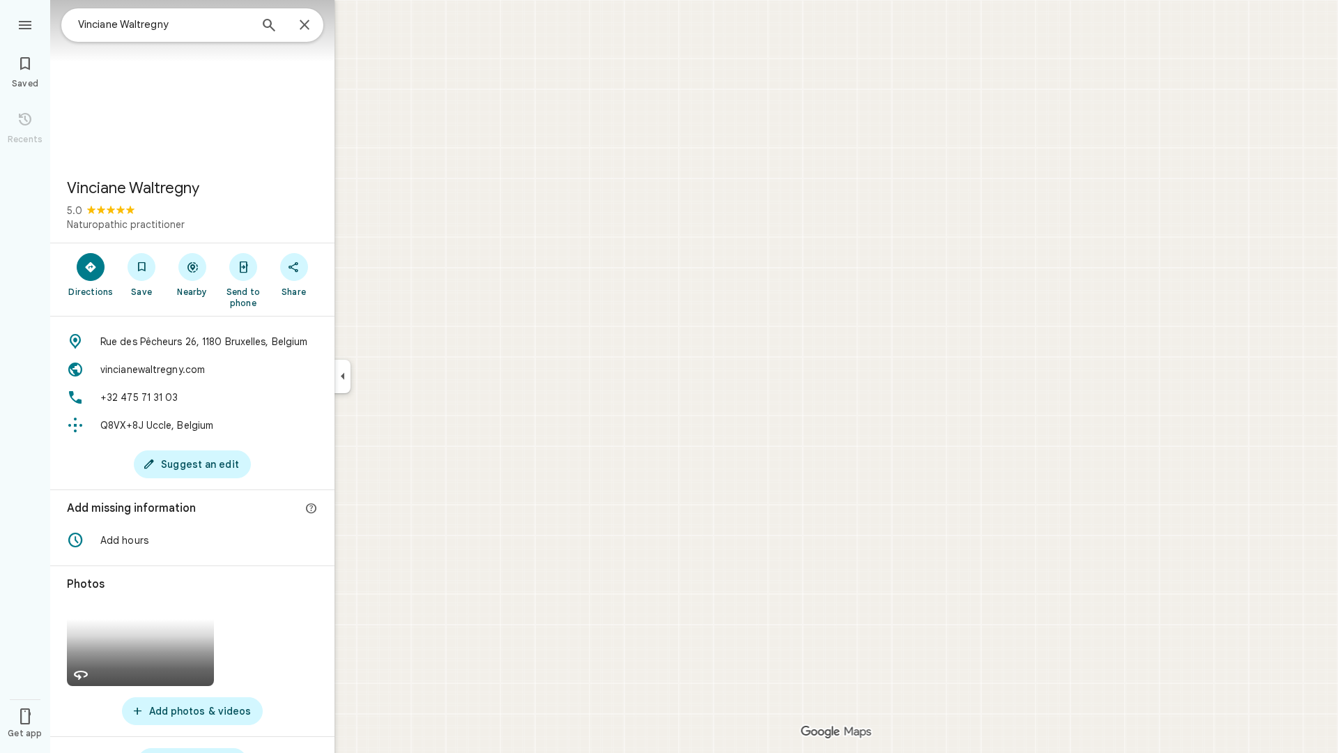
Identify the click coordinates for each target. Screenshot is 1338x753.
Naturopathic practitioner (126, 224)
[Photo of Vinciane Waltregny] (192, 83)
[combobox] (163, 24)
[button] (192, 540)
